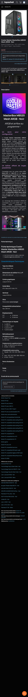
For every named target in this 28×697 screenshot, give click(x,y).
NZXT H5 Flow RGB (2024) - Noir (9, 496)
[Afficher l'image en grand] (14, 23)
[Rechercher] (17, 2)
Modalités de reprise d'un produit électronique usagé (14, 237)
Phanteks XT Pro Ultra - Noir (8, 493)
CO (25, 519)
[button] (7, 78)
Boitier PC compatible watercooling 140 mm (12, 425)
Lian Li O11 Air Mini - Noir (7, 504)
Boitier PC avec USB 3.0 (7, 406)
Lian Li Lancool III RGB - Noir (8, 474)
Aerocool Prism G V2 (6, 463)
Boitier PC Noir (4, 400)
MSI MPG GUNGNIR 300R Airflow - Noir (10, 491)
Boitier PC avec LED (6, 444)
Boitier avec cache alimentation (9, 414)
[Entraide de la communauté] (24, 693)
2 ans (21, 257)
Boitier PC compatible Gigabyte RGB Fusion (12, 453)
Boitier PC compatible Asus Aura (9, 447)
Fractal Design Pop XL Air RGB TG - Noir (10, 469)
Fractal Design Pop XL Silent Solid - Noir (10, 466)
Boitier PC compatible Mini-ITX (8, 439)
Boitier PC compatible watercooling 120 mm (12, 420)
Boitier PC (8, 6)
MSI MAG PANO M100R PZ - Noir (9, 483)
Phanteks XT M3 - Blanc (7, 507)
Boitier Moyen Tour (5, 398)
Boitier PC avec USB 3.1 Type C (8, 409)
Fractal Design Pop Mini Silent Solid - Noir (11, 472)
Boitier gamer (4, 442)
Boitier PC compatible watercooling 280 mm (12, 428)
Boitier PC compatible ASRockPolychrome (11, 455)
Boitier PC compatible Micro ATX (9, 436)
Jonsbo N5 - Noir (5, 499)
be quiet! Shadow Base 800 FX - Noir (10, 485)
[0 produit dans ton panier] (20, 2)
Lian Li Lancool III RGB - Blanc (8, 477)
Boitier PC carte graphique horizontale (10, 417)
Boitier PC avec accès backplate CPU (10, 411)
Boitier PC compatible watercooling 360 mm (12, 431)
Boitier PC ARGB (5, 458)
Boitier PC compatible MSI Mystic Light (10, 450)
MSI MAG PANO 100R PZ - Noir (8, 488)
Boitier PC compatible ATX (7, 433)
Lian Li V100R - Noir (6, 502)
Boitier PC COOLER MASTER (16, 59)
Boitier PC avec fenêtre (7, 403)
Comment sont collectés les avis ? (18, 391)
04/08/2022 (11, 521)
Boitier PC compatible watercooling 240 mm (12, 422)
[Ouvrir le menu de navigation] (2, 2)
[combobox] (25, 2)
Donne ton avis (8, 387)
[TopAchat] (9, 2)
